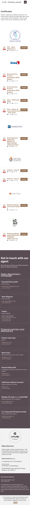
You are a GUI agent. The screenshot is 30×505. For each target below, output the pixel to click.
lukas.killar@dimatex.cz (8, 401)
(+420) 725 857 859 (7, 403)
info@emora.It (5, 386)
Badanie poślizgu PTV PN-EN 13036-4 (13, 206)
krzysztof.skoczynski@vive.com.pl (10, 286)
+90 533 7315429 (6, 358)
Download (24, 47)
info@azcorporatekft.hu (8, 416)
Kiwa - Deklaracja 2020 (13, 100)
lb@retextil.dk (5, 373)
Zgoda (15, 502)
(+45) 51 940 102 (6, 375)
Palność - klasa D (13, 179)
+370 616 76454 (6, 388)
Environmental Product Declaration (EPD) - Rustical (13, 89)
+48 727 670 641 (6, 288)
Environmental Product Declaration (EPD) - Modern (13, 76)
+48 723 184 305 (6, 302)
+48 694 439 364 (6, 320)
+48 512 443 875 (6, 344)
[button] (25, 2)
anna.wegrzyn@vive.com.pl (9, 301)
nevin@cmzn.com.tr (7, 357)
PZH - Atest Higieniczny (11, 48)
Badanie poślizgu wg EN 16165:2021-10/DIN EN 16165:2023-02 (13, 236)
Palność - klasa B (13, 170)
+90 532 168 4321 (6, 319)
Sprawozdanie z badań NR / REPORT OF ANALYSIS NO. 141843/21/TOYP (12, 141)
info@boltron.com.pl (7, 342)
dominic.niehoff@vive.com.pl (9, 317)
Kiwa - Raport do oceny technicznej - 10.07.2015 (13, 111)
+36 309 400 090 (6, 418)
